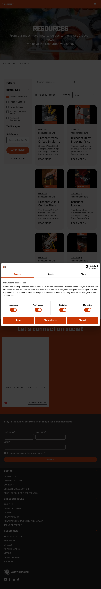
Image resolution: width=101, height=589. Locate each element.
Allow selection (50, 320)
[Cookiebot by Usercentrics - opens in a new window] (87, 267)
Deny (18, 320)
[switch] (38, 310)
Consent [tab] (17, 274)
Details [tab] (51, 274)
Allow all (82, 320)
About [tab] (83, 274)
